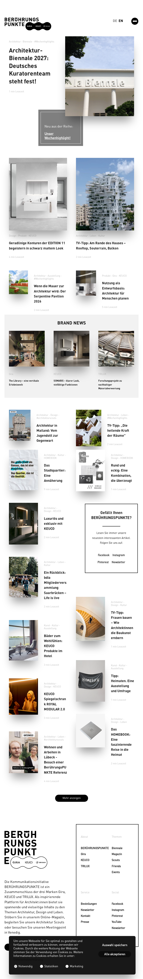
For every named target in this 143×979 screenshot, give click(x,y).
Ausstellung (54, 275)
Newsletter (118, 562)
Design (12, 235)
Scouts (116, 860)
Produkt (22, 235)
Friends (116, 866)
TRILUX (102, 374)
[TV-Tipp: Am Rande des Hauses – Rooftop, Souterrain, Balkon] (105, 194)
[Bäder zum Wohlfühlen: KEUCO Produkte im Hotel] (23, 640)
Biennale (117, 848)
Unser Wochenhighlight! (58, 135)
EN (121, 20)
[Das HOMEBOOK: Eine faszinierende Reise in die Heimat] (90, 730)
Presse (85, 921)
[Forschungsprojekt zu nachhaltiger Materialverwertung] (116, 349)
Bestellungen (86, 903)
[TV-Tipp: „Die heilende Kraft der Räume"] (88, 428)
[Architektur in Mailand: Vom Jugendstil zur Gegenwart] (20, 425)
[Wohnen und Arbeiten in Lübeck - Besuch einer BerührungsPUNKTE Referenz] (23, 752)
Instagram (118, 555)
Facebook (103, 555)
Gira (114, 275)
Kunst (47, 625)
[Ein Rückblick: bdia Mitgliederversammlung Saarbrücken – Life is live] (23, 577)
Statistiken (51, 966)
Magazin (117, 854)
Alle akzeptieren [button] (114, 954)
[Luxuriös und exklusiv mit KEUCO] (23, 524)
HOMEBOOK (50, 457)
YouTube (117, 921)
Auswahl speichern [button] (114, 945)
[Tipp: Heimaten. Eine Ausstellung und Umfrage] (90, 680)
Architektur (15, 41)
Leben (93, 235)
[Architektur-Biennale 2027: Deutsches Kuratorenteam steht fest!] (99, 76)
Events (116, 872)
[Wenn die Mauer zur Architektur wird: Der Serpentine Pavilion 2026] (18, 282)
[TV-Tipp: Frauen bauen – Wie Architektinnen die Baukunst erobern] (90, 619)
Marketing (76, 966)
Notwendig (25, 966)
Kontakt (85, 915)
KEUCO (32, 235)
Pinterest (103, 562)
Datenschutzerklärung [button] (28, 959)
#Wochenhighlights (44, 41)
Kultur (101, 235)
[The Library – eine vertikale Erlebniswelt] (27, 349)
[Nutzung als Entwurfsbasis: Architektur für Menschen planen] (86, 283)
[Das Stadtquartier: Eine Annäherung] (23, 470)
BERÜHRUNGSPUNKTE (86, 848)
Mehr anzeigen (72, 798)
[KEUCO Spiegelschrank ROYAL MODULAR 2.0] (23, 696)
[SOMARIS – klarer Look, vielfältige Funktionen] (71, 349)
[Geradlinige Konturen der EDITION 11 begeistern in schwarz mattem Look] (38, 194)
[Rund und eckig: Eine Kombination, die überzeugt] (90, 470)
